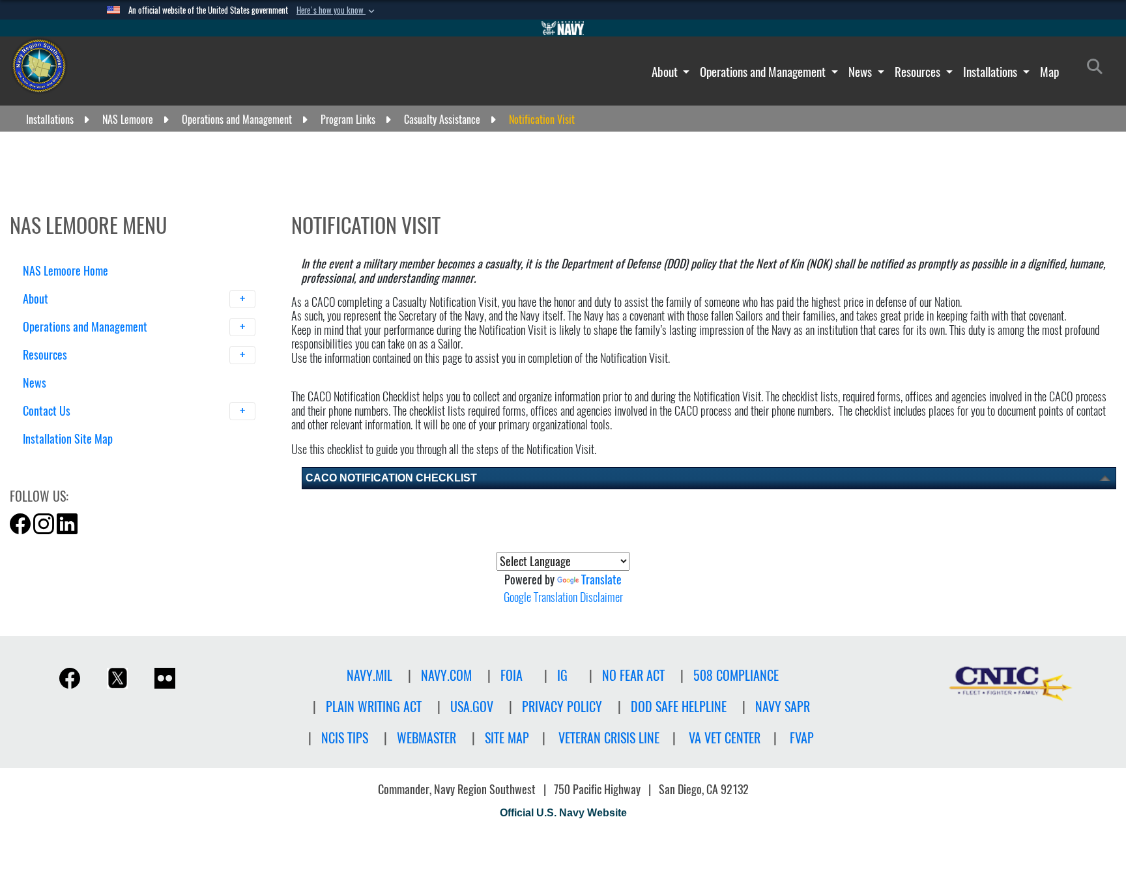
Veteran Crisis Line (608, 738)
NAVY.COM (446, 675)
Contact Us (48, 411)
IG (562, 675)
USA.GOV (471, 706)
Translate (601, 579)
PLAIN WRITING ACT (374, 706)
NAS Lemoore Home (65, 271)
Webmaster (426, 738)
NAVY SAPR (782, 706)
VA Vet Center (724, 738)
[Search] (91, 461)
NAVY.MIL (369, 675)
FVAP (802, 738)
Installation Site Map (68, 439)
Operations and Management (764, 71)
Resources (919, 71)
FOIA (511, 675)
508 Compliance (736, 675)
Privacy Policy (562, 706)
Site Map (507, 738)
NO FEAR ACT (633, 675)
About (666, 71)
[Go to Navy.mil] (563, 28)
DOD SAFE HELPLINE (679, 706)
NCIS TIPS (344, 738)
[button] (336, 10)
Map (1049, 71)
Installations (991, 71)
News (861, 71)
